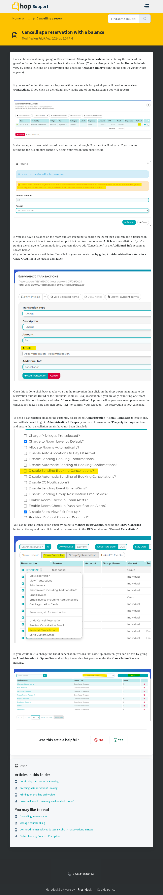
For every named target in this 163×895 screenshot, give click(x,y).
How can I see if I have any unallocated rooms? (47, 801)
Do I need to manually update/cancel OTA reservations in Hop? (56, 829)
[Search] (145, 18)
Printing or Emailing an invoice (37, 794)
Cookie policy (106, 889)
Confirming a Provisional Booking (39, 781)
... (29, 18)
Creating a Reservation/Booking (39, 788)
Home (16, 18)
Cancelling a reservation (34, 816)
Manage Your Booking (32, 823)
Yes (120, 739)
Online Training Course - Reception (40, 836)
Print (23, 766)
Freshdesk (84, 889)
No (101, 739)
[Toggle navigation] (147, 6)
